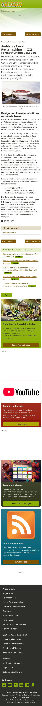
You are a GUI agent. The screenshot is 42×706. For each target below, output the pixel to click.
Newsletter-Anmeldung (13, 652)
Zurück (7, 295)
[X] (16, 685)
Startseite (5, 11)
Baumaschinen (9, 597)
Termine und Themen (12, 648)
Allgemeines (8, 593)
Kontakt (6, 658)
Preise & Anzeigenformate (14, 643)
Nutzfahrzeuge (9, 620)
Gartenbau (7, 611)
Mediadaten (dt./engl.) (12, 663)
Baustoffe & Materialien (13, 602)
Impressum (8, 667)
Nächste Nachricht (32, 34)
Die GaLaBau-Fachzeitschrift (15, 635)
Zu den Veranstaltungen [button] (21, 503)
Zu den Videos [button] (21, 424)
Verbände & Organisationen (15, 624)
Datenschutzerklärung (12, 672)
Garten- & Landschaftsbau (14, 606)
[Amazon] (33, 685)
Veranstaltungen (10, 628)
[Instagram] (27, 685)
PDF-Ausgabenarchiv (12, 639)
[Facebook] (4, 685)
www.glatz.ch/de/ (9, 232)
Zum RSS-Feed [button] (21, 562)
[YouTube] (10, 685)
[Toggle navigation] (38, 4)
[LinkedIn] (21, 685)
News (13, 11)
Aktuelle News (9, 589)
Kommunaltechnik (11, 615)
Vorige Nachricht (9, 34)
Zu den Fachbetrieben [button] (21, 345)
